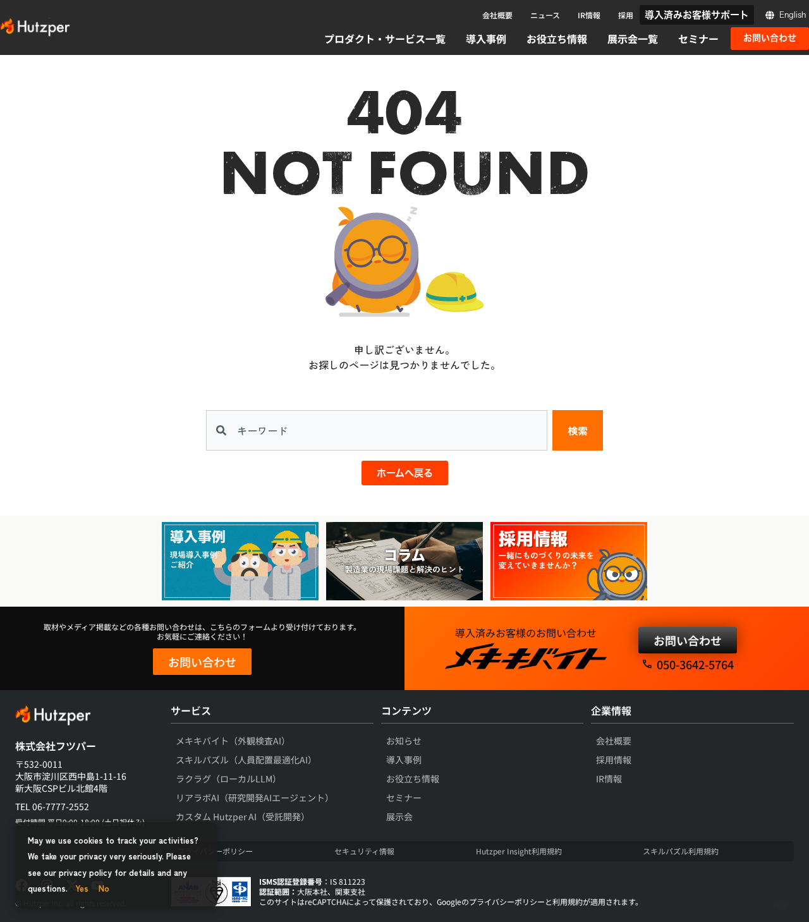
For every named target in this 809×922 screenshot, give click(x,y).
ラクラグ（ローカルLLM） (228, 778)
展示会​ (399, 816)
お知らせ (404, 740)
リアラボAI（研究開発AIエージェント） (255, 797)
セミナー (698, 38)
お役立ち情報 (556, 38)
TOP (780, 905)
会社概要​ (613, 740)
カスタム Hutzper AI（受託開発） (243, 816)
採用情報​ (613, 759)
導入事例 (486, 38)
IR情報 (589, 14)
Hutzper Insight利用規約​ (519, 851)
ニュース (545, 14)
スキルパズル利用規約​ (681, 851)
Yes (81, 888)
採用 (625, 14)
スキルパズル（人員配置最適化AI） (246, 759)
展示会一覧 (632, 38)
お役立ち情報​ (412, 778)
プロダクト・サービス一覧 (385, 38)
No (104, 888)
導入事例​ (404, 759)
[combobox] (376, 430)
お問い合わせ (202, 661)
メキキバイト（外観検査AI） (233, 740)
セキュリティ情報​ (364, 851)
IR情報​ (609, 778)
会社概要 (497, 14)
